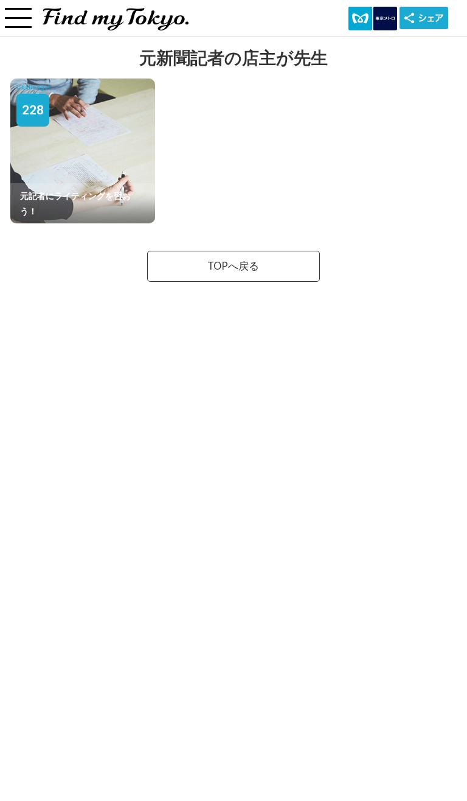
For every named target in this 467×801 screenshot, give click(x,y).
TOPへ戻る (233, 266)
